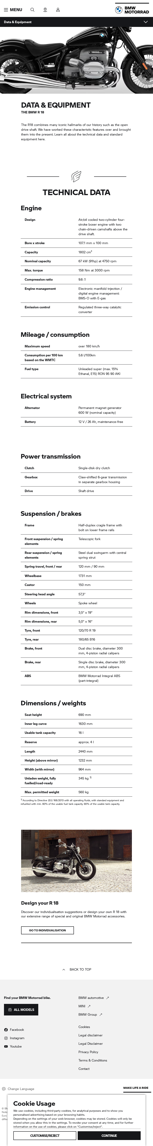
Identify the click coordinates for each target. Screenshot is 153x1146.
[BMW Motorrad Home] (132, 10)
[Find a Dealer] (45, 8)
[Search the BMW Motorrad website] (32, 8)
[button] (13, 10)
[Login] (58, 8)
